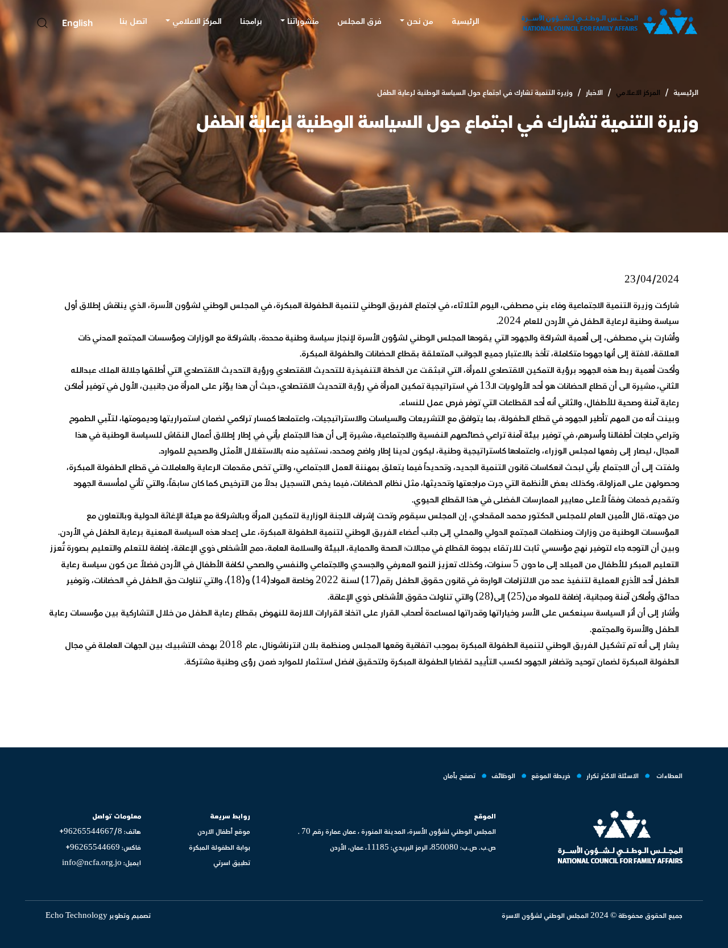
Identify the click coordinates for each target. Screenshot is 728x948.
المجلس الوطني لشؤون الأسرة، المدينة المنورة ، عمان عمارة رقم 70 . (397, 832)
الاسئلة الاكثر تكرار (612, 776)
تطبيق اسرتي (231, 863)
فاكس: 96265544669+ (103, 847)
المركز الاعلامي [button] (197, 21)
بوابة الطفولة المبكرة (219, 847)
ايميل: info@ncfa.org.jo (101, 863)
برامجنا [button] (251, 21)
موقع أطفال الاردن (223, 832)
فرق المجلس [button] (359, 21)
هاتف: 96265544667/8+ (100, 832)
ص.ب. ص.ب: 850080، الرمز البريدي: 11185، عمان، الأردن (413, 847)
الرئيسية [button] (465, 21)
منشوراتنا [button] (303, 21)
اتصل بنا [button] (133, 21)
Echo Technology (77, 916)
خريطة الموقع (550, 776)
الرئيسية (685, 92)
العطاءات (668, 776)
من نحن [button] (420, 21)
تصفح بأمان (459, 776)
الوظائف (503, 776)
